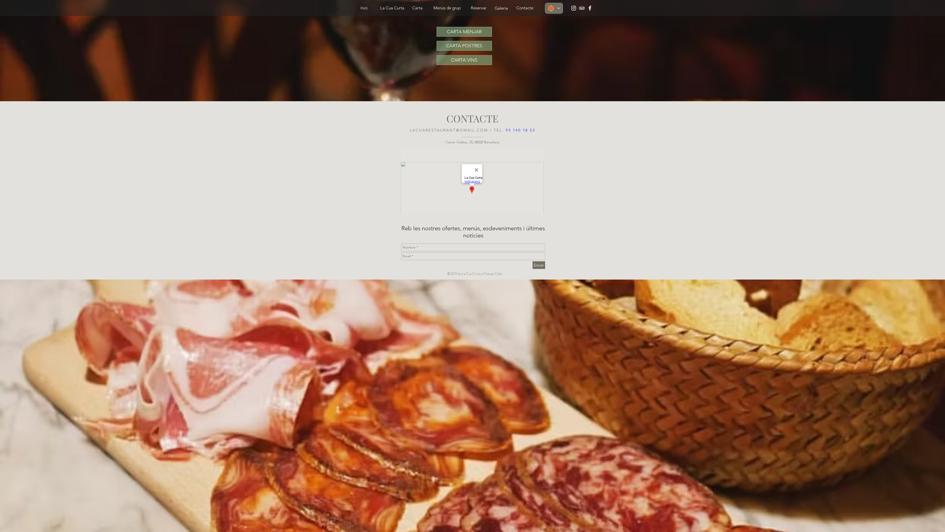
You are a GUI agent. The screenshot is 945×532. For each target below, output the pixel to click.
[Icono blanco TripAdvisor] (582, 8)
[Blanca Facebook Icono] (590, 8)
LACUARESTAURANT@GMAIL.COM (449, 130)
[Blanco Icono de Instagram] (573, 8)
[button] (525, 8)
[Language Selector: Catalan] (554, 8)
